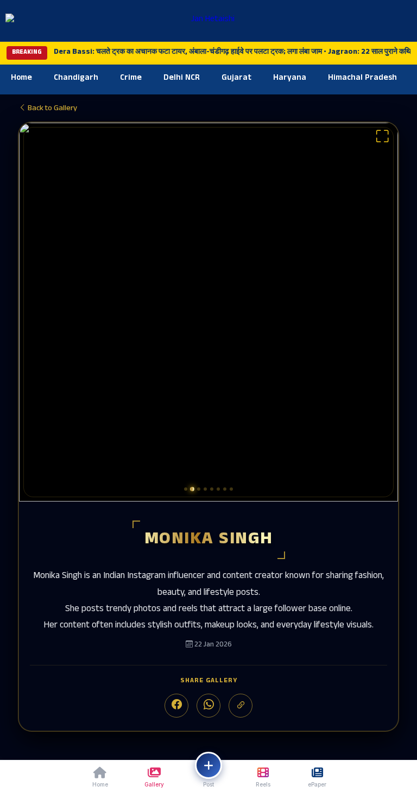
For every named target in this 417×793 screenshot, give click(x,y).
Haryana (289, 78)
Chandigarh (76, 78)
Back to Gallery (51, 109)
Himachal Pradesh (362, 78)
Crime (131, 78)
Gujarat (236, 78)
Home (21, 78)
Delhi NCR (181, 78)
